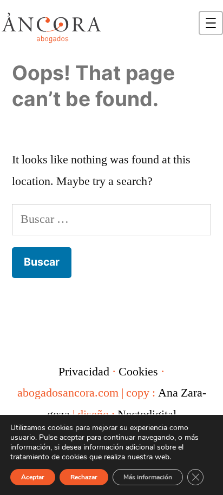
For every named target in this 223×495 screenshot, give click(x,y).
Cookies (138, 371)
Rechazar (83, 477)
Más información (147, 477)
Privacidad (83, 371)
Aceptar (32, 477)
